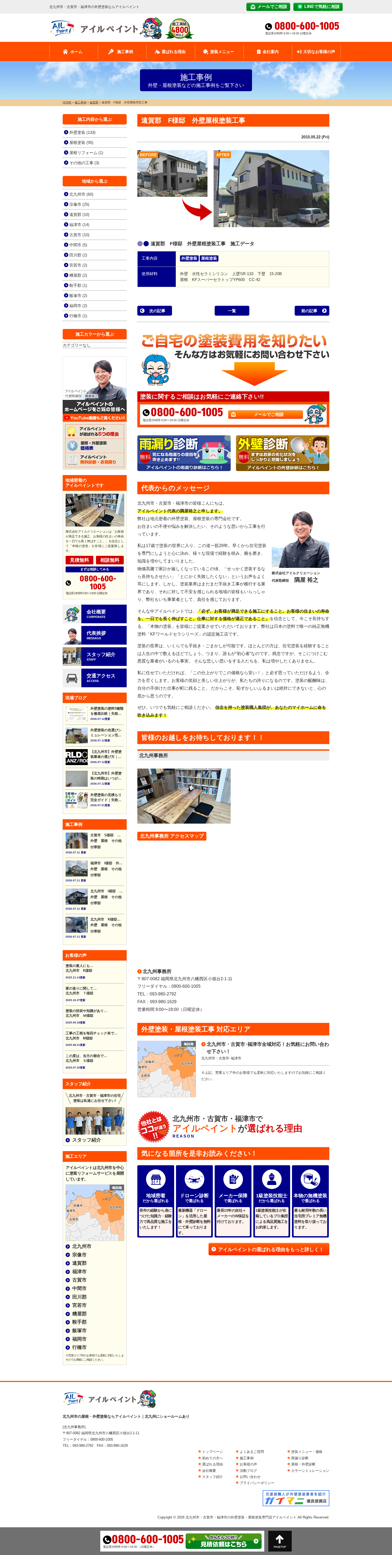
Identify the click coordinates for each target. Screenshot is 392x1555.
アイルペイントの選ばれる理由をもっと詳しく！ (271, 1249)
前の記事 (309, 310)
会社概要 (209, 1471)
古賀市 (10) (79, 234)
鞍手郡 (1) (78, 285)
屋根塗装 (209, 258)
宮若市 (79, 1305)
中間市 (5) (78, 245)
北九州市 (81, 1246)
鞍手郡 (79, 1322)
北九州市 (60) (81, 194)
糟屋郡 (79, 1313)
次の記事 (157, 310)
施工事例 (125, 51)
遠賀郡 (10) (79, 214)
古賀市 (79, 1280)
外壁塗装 (189, 258)
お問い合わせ (250, 1477)
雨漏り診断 (300, 1458)
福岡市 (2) (78, 305)
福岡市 (79, 1339)
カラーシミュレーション (310, 1471)
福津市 (79, 1271)
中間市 (79, 1288)
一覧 (232, 310)
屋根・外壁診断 (303, 1464)
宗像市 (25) (79, 204)
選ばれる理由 (174, 51)
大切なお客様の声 (319, 51)
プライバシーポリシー (257, 1483)
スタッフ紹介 (86, 1140)
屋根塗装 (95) (81, 142)
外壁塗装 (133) (82, 132)
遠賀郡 (79, 1263)
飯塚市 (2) (78, 295)
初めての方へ (212, 1458)
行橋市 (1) (78, 316)
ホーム (76, 51)
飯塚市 (79, 1330)
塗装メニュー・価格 (306, 1452)
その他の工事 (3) (84, 162)
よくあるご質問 (252, 1452)
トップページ (212, 1452)
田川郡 (79, 1297)
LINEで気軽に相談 (322, 6)
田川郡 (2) (78, 255)
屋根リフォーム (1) (86, 152)
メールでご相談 (272, 6)
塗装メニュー (222, 51)
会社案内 (271, 51)
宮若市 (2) (78, 265)
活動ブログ (248, 1471)
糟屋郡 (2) (78, 275)
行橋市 (79, 1347)
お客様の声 (248, 1464)
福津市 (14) (79, 224)
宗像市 (79, 1254)
